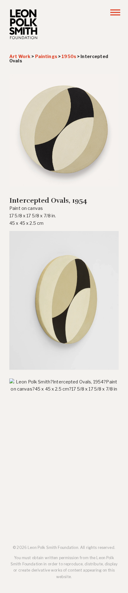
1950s (69, 56)
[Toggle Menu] (115, 12)
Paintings (46, 56)
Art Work (19, 56)
